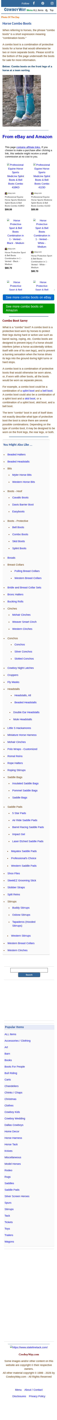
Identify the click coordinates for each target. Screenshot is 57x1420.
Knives (8, 1150)
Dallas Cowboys (14, 1125)
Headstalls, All (22, 695)
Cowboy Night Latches (20, 667)
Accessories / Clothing (18, 1040)
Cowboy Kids (12, 1112)
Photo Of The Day (10, 17)
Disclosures (19, 1396)
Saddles (9, 1183)
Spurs (8, 1202)
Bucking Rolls (15, 601)
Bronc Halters (15, 594)
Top (51, 10)
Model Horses (13, 1163)
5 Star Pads (19, 813)
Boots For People (15, 1066)
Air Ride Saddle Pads (24, 820)
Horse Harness (13, 1137)
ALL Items (38, 10)
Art (6, 1047)
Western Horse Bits (23, 481)
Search (29, 975)
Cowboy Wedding (15, 1118)
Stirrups (9, 1209)
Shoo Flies (13, 873)
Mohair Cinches (21, 614)
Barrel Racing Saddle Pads (28, 827)
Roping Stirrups (16, 770)
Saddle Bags (19, 797)
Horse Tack (11, 1144)
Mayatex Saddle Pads (24, 851)
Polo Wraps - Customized (22, 749)
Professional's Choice (23, 858)
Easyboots (18, 511)
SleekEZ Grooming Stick (21, 880)
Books (8, 1060)
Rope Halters (15, 763)
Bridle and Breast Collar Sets (24, 587)
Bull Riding (11, 1073)
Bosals (11, 557)
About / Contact (33, 1389)
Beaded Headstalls (18, 461)
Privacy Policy (37, 1396)
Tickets (9, 1222)
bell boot (47, 390)
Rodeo (8, 1170)
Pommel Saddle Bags (25, 790)
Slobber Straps (16, 887)
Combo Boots (20, 534)
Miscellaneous (13, 1157)
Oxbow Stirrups (21, 914)
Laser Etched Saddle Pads (27, 841)
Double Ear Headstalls (26, 712)
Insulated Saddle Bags (25, 783)
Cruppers (12, 675)
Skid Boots (18, 541)
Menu (30, 10)
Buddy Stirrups (21, 907)
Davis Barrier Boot (23, 504)
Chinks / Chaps (13, 1092)
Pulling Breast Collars (27, 571)
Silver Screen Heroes (17, 1196)
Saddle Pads (12, 1189)
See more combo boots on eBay (28, 297)
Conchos (19, 644)
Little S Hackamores (19, 728)
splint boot (28, 390)
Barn (7, 1053)
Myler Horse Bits (22, 474)
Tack (7, 1215)
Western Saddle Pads (24, 865)
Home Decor (12, 1131)
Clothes (9, 1105)
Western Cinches (22, 628)
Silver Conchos (23, 651)
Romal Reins (15, 756)
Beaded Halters (16, 454)
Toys (7, 1228)
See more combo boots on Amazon (24, 308)
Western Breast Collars (28, 578)
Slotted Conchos (24, 658)
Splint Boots (19, 548)
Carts (8, 1079)
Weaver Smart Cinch (24, 621)
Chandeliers (12, 1086)
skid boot (30, 398)
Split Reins (13, 894)
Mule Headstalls (22, 719)
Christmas (10, 1099)
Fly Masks (13, 682)
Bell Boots (18, 527)
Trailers (9, 1235)
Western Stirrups (21, 935)
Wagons (9, 1241)
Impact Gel (18, 834)
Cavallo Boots (20, 497)
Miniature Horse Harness (22, 734)
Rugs (8, 1176)
